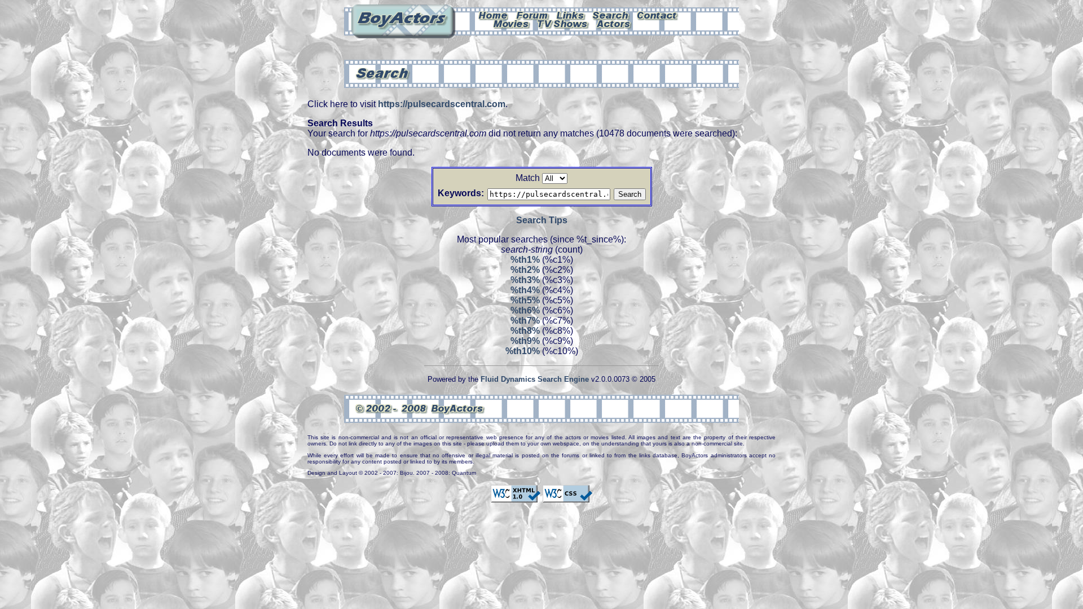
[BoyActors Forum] (532, 14)
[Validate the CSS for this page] (567, 497)
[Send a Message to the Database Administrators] (658, 14)
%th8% (525, 331)
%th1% (525, 259)
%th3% (525, 280)
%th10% (522, 351)
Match (528, 178)
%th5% (525, 300)
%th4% (525, 290)
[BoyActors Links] (571, 14)
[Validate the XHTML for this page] (515, 497)
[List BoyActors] (614, 23)
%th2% (525, 270)
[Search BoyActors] (611, 14)
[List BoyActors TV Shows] (563, 23)
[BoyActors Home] (493, 14)
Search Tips (541, 220)
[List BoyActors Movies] (511, 23)
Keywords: (461, 193)
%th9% (525, 341)
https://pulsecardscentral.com (441, 104)
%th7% (525, 320)
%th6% (525, 310)
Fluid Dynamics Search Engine (535, 379)
